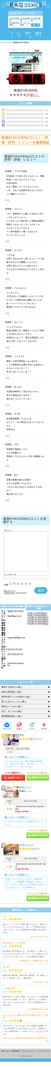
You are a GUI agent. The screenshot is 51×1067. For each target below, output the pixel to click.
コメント (8, 530)
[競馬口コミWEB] (25, 5)
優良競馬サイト (38, 35)
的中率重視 (14, 20)
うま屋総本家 (9, 988)
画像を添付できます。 (10, 591)
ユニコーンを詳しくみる (39, 936)
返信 (7, 200)
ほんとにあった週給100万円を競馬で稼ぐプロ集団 (25, 1016)
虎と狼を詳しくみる (40, 982)
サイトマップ (26, 1056)
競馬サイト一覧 (28, 35)
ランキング (19, 35)
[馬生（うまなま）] (13, 776)
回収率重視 (25, 20)
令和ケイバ (25, 787)
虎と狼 (6, 967)
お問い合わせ (5, 1051)
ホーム (12, 35)
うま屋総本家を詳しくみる (38, 1009)
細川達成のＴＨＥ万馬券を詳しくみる (33, 961)
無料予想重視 (14, 24)
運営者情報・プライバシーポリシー (24, 1051)
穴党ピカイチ (26, 845)
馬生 (21, 735)
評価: (6, 585)
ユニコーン (8, 916)
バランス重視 (25, 24)
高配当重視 (36, 20)
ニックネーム (10, 574)
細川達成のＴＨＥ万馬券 (14, 943)
